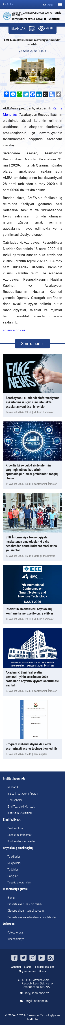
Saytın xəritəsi (27, 971)
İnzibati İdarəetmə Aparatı (22, 793)
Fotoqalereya (15, 932)
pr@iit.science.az (36, 1001)
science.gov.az (14, 330)
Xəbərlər (16, 966)
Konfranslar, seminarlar (21, 841)
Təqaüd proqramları (19, 882)
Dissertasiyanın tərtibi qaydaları (26, 910)
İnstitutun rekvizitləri (19, 813)
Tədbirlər (12, 869)
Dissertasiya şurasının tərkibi (24, 904)
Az (4, 4)
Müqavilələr (14, 863)
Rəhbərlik (12, 787)
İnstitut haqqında (14, 778)
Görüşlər (12, 876)
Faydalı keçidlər (44, 966)
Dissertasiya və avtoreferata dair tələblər (31, 917)
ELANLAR (18, 29)
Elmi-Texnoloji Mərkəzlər (21, 806)
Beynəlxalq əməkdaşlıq (18, 848)
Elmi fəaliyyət (12, 819)
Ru (11, 4)
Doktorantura (15, 828)
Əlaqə (42, 971)
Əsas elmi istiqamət (19, 835)
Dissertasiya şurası (15, 889)
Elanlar (11, 897)
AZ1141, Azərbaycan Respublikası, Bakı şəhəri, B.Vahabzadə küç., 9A (38, 983)
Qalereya (8, 924)
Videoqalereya (15, 939)
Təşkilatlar (13, 856)
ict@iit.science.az (37, 993)
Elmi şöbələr (14, 800)
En (8, 4)
